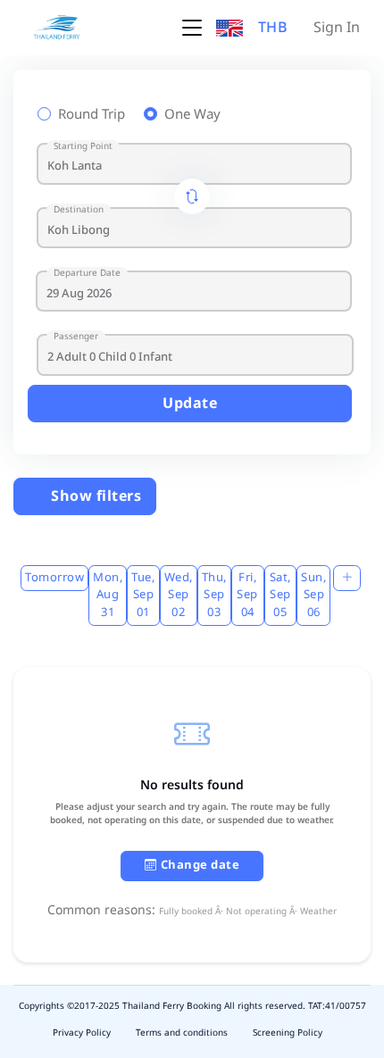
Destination (79, 210)
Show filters (94, 496)
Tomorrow (54, 578)
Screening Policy (287, 1033)
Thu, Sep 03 (214, 595)
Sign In (336, 27)
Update (190, 403)
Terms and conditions (182, 1033)
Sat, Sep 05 (280, 595)
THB (273, 27)
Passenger (76, 337)
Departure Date (87, 273)
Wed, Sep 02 (178, 595)
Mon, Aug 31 (107, 595)
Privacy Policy (82, 1033)
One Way (192, 115)
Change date (200, 865)
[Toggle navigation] (192, 27)
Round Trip (91, 115)
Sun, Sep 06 (313, 595)
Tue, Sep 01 (142, 595)
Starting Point (83, 147)
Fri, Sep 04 (247, 595)
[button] (229, 27)
